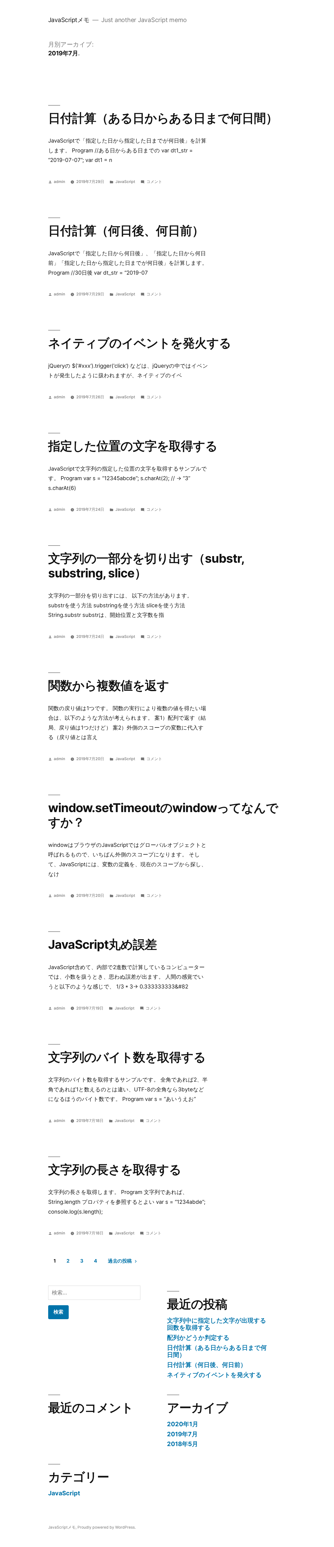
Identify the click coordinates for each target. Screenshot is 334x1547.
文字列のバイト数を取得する (127, 1057)
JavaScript (125, 181)
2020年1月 (182, 1424)
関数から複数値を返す (108, 685)
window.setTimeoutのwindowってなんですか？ (163, 814)
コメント (154, 181)
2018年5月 (182, 1444)
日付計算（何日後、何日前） (126, 230)
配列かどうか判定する (198, 1337)
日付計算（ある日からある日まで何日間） (163, 118)
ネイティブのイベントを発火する (139, 343)
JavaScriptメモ (69, 20)
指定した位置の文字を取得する (132, 446)
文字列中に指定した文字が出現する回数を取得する (216, 1324)
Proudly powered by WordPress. (107, 1527)
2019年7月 (182, 1434)
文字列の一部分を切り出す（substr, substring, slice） (146, 565)
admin (59, 181)
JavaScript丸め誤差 (102, 944)
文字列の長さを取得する (114, 1169)
